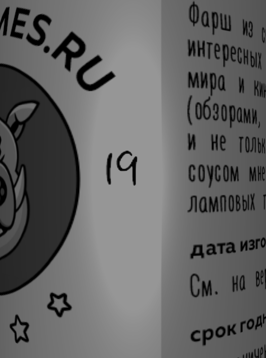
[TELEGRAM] (168, 48)
